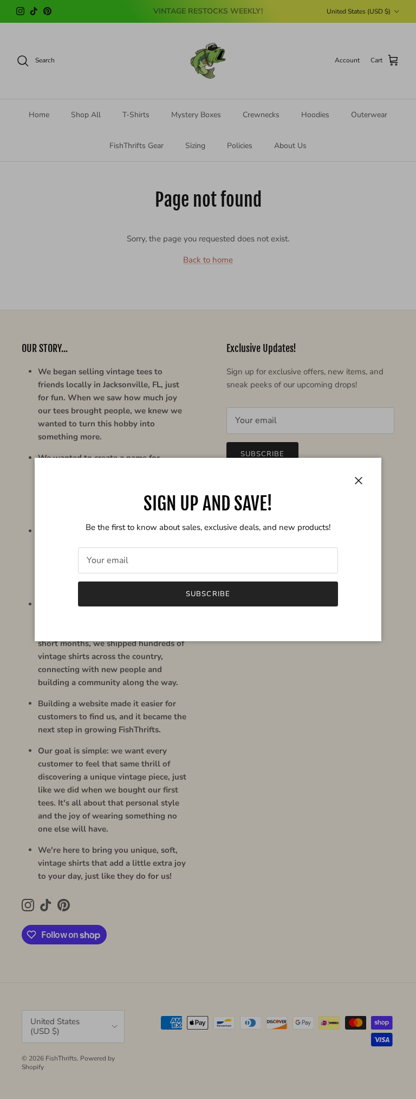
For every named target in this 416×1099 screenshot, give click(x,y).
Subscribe (208, 594)
